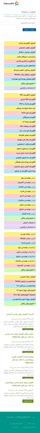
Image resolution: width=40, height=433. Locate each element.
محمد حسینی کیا (16, 319)
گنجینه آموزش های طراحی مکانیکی (19, 314)
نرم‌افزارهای (26, 247)
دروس (28, 178)
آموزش (27, 234)
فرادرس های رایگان (29, 427)
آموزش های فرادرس (16, 423)
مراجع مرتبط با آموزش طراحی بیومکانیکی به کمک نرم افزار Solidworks (22, 360)
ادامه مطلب (28, 330)
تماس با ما (15, 427)
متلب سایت (31, 423)
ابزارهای (26, 265)
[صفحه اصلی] (12, 3)
